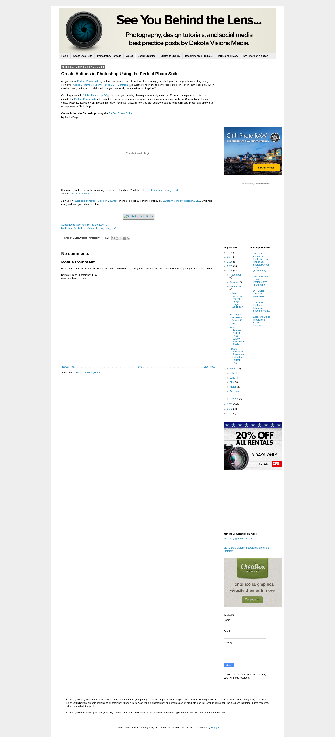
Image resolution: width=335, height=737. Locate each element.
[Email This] (113, 238)
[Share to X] (121, 238)
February (234, 391)
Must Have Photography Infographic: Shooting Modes (261, 306)
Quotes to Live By (170, 56)
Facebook (79, 200)
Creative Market (262, 183)
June (233, 377)
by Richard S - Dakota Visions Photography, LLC (88, 228)
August (234, 368)
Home (64, 56)
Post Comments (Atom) (88, 372)
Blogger (215, 727)
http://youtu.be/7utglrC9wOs (164, 190)
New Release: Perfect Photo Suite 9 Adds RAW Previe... (237, 336)
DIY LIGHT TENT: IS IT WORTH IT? (259, 294)
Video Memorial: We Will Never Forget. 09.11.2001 (236, 301)
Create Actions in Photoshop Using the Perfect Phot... (237, 356)
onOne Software (80, 193)
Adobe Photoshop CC (95, 95)
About (129, 56)
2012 (230, 409)
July (232, 373)
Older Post (209, 366)
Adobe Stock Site (82, 56)
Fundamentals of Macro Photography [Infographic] (260, 280)
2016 (230, 261)
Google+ (102, 200)
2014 (230, 270)
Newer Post (68, 366)
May (232, 382)
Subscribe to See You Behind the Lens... (84, 224)
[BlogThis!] (117, 238)
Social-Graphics (146, 56)
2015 (230, 266)
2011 (230, 413)
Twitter (113, 200)
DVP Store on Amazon (255, 56)
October (234, 282)
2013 (230, 404)
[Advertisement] (253, 96)
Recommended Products (199, 56)
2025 (230, 252)
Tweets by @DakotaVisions (238, 538)
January (234, 398)
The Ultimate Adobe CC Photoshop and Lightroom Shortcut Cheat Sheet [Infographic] (261, 262)
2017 (230, 257)
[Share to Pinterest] (128, 238)
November (235, 274)
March (233, 387)
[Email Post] (107, 238)
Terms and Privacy (228, 56)
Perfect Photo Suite (88, 81)
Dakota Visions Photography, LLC (181, 200)
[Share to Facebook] (124, 238)
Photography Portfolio (109, 56)
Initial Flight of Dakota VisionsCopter (236, 318)
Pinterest (91, 200)
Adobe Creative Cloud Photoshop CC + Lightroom (101, 84)
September (236, 286)
